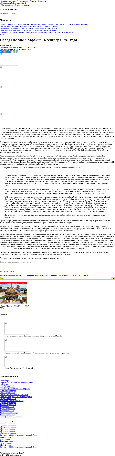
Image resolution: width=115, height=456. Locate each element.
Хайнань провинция (8, 405)
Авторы (12, 1)
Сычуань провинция (8, 399)
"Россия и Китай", (13, 306)
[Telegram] (17, 51)
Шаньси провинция (7, 429)
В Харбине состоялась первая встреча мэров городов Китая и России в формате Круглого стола (37, 32)
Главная (4, 1)
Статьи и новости (22, 5)
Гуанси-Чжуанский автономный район (15, 389)
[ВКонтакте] (1, 51)
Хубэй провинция (7, 407)
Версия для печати (7, 271)
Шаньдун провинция (8, 427)
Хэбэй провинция (7, 411)
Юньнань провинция (8, 433)
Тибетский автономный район (11, 401)
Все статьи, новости (7, 14)
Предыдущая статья (7, 49)
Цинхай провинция (7, 423)
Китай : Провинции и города (11, 275)
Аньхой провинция (7, 381)
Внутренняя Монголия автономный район (16, 383)
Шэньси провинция (7, 431)
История (31, 47)
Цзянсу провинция (7, 421)
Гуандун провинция (7, 387)
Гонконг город (5, 437)
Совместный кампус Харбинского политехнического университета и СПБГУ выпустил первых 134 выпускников (44, 24)
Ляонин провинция (7, 393)
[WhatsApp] (14, 51)
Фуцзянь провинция (8, 403)
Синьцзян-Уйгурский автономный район (16, 397)
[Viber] (10, 51)
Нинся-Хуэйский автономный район (14, 395)
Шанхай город (5, 445)
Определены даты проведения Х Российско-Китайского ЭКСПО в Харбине (29, 30)
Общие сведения (6, 5)
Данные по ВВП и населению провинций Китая (18, 435)
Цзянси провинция (7, 419)
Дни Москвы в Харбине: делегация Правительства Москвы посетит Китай (29, 26)
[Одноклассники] (4, 51)
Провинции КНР (30, 275)
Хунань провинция (7, 409)
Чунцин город (5, 443)
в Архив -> (4, 34)
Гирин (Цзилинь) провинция (11, 417)
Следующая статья (24, 49)
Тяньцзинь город (6, 441)
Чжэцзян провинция (8, 425)
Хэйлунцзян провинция (18, 47)
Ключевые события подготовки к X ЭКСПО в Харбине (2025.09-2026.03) (28, 28)
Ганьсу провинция (7, 385)
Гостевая (33, 1)
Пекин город (5, 439)
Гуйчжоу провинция (8, 391)
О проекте (42, 1)
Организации (22, 1)
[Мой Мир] (7, 51)
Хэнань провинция (7, 415)
